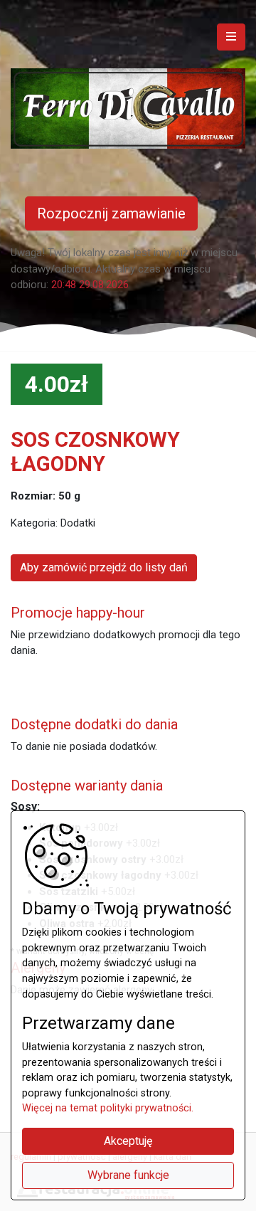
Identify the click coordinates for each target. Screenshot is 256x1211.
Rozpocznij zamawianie (111, 213)
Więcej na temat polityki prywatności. (107, 1108)
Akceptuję (128, 1141)
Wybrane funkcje (128, 1175)
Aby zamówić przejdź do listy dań (104, 567)
